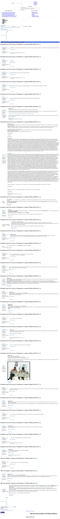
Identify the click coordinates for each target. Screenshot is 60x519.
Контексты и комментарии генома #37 (7, 510)
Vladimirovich (6, 507)
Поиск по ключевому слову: (25, 8)
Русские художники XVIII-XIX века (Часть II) (9, 15)
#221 (40, 230)
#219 (40, 207)
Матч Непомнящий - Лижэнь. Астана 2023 (9, 16)
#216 (40, 106)
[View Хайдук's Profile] (5, 60)
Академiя (2, 28)
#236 (40, 434)
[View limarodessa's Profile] (5, 111)
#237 (40, 446)
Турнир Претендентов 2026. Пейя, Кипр (8, 12)
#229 (40, 326)
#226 (40, 288)
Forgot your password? (4, 27)
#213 (40, 69)
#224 (40, 262)
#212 (40, 56)
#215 (40, 94)
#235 (40, 422)
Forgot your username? (11, 27)
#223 (40, 250)
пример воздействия (13, 490)
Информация (35, 3)
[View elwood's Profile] (5, 211)
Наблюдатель (5, 47)
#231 (40, 353)
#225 (40, 276)
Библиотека (35, 2)
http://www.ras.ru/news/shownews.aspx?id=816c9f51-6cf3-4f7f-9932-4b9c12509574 (21, 113)
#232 (40, 384)
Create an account (17, 27)
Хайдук (4, 59)
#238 (36, 458)
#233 (40, 397)
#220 (40, 219)
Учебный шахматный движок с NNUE (8, 13)
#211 (40, 44)
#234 (40, 410)
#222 (40, 243)
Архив (35, 1)
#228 (40, 314)
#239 (36, 470)
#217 (40, 121)
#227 (40, 301)
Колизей (35, 4)
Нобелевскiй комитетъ (4, 509)
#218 (40, 196)
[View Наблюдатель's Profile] (6, 72)
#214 (40, 81)
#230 (40, 340)
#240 (36, 483)
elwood (4, 278)
